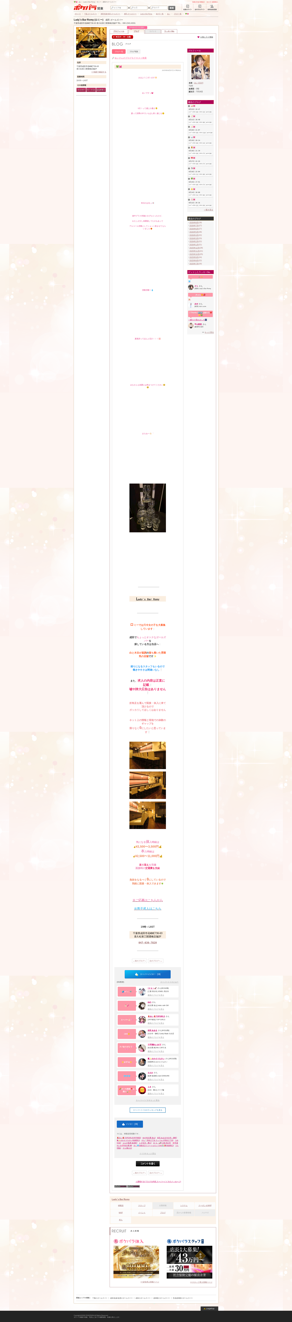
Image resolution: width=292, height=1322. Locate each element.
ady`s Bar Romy (147, 599)
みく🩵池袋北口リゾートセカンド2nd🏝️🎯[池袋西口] (154, 1145)
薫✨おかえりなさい (156, 1059)
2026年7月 (193, 226)
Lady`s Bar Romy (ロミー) (88, 19)
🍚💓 (193, 137)
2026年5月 (193, 232)
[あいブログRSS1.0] (120, 1187)
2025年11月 (194, 251)
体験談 (120, 1205)
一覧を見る (208, 210)
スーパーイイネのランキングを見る (147, 1110)
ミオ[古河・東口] (145, 1143)
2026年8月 (193, 223)
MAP (121, 1213)
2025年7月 (193, 264)
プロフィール (118, 31)
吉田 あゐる (152, 1030)
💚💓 (119, 66)
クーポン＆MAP (205, 1205)
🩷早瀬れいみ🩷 (154, 1044)
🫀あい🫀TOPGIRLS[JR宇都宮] (129, 1138)
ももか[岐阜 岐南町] (130, 1143)
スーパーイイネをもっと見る (148, 1100)
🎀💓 (193, 158)
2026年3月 (193, 238)
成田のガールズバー (143, 1298)
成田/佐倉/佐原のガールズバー (121, 1298)
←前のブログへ (139, 961)
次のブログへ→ (155, 961)
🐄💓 (193, 168)
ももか (150, 1073)
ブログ (136, 30)
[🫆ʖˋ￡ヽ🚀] (142, 991)
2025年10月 (194, 254)
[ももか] (142, 1076)
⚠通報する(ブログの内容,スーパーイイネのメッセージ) (158, 1182)
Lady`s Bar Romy (121, 1199)
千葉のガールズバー (99, 1298)
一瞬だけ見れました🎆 (197, 320)
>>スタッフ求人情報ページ (201, 1282)
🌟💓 (193, 189)
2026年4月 (193, 235)
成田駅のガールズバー (161, 1298)
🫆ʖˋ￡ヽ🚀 (152, 988)
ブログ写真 (134, 51)
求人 (121, 1220)
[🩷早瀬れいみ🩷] (142, 1048)
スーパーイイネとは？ (169, 982)
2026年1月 (193, 245)
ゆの (149, 1002)
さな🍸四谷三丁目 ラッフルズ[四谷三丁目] (157, 1140)
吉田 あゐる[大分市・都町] (167, 1138)
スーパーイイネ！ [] (149, 974)
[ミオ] (142, 1090)
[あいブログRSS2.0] (133, 1187)
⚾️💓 (193, 199)
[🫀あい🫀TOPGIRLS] (142, 1020)
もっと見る (209, 332)
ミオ (149, 1087)
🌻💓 (193, 147)
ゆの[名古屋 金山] (149, 1138)
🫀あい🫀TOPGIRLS (156, 1016)
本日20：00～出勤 (123, 37)
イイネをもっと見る (147, 1153)
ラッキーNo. (169, 31)
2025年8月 (193, 260)
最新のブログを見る (156, 995)
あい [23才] (198, 83)
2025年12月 (194, 248)
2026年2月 (193, 241)
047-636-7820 (148, 942)
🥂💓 (193, 116)
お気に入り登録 (206, 37)
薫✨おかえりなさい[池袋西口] (128, 1140)
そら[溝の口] (127, 1148)
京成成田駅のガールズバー (183, 1298)
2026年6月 (193, 229)
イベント (142, 1213)
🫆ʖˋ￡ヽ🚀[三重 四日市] (162, 1143)
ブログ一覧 (119, 51)
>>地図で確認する (98, 72)
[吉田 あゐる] (142, 1034)
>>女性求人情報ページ (150, 1282)
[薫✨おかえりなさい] (142, 1062)
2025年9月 (193, 257)
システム (184, 1205)
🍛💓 (193, 106)
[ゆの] (142, 1006)
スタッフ (142, 1205)
